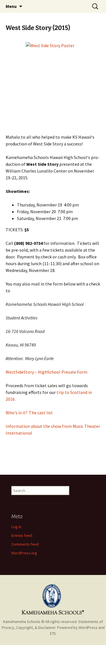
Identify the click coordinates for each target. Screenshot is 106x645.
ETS (53, 633)
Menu (11, 6)
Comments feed (25, 544)
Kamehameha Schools (21, 621)
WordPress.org (24, 552)
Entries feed (21, 535)
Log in (16, 526)
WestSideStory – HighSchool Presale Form (46, 372)
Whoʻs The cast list (29, 412)
